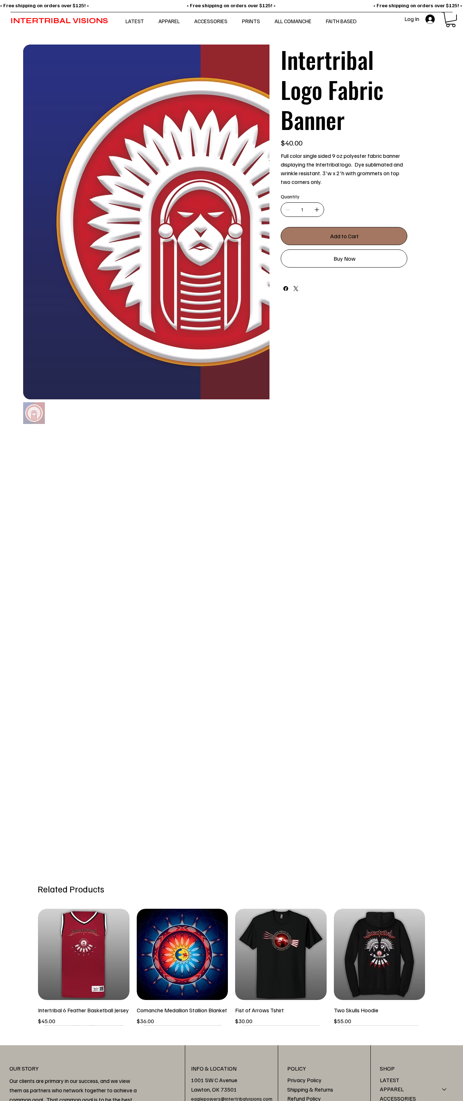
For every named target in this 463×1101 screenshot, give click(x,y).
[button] (451, 19)
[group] (231, 967)
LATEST (389, 1080)
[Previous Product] (27, 954)
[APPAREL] (445, 1089)
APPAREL (392, 1089)
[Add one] (317, 209)
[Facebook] (285, 288)
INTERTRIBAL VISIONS (59, 20)
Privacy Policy (304, 1080)
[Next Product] (435, 954)
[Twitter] (296, 288)
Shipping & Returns (310, 1089)
